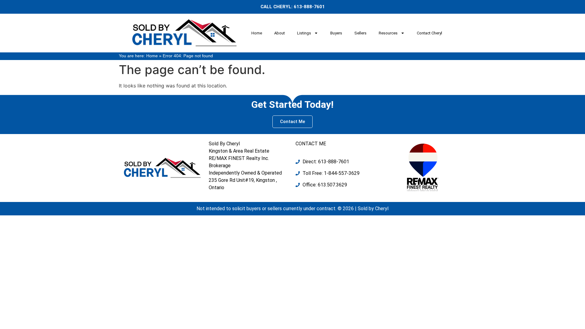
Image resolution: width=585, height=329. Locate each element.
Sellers (360, 33)
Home (256, 33)
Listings (304, 33)
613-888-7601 (309, 6)
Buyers (336, 33)
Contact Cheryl (429, 33)
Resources (388, 33)
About (279, 33)
